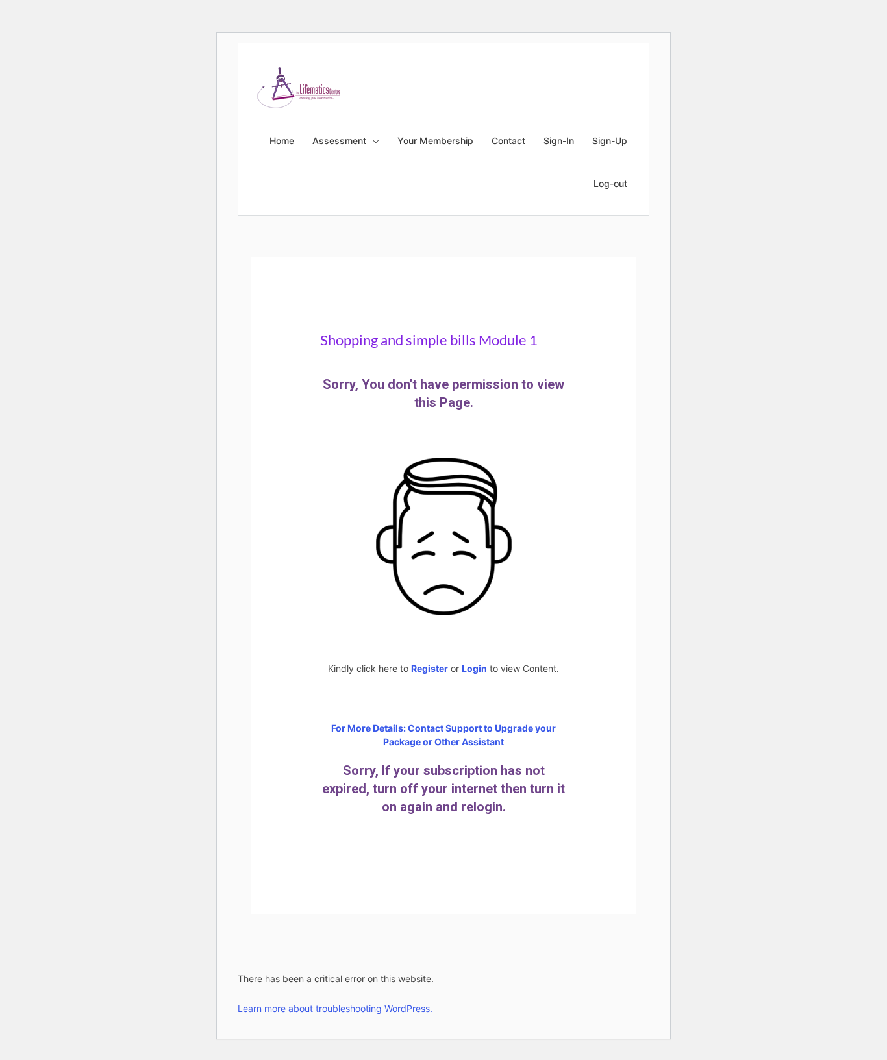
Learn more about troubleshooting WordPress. (335, 1008)
